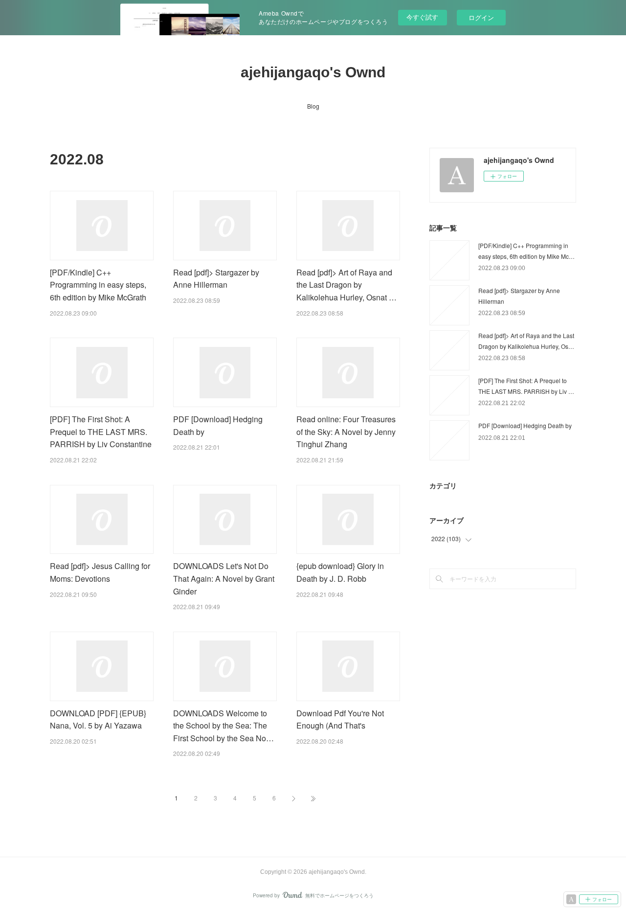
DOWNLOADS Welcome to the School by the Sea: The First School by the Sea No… (223, 725)
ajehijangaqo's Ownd (313, 72)
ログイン (481, 17)
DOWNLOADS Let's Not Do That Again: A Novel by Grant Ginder (223, 578)
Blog (313, 106)
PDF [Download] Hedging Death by (525, 425)
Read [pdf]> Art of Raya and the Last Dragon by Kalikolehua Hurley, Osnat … (346, 285)
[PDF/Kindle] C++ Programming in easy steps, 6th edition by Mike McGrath (98, 285)
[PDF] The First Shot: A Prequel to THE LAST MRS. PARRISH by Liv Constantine (101, 431)
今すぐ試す (422, 17)
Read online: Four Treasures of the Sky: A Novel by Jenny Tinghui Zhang (346, 431)
